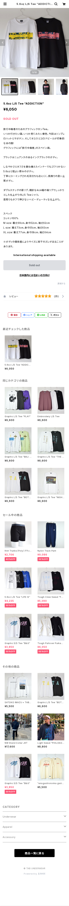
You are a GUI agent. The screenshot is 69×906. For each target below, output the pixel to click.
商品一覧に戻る (34, 853)
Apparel (7, 826)
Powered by (31, 873)
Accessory (9, 837)
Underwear (9, 816)
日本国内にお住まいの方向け (34, 275)
